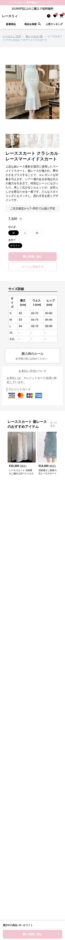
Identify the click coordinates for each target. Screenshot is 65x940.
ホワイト (15, 245)
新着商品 (11, 24)
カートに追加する (32, 266)
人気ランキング (54, 24)
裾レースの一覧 (34, 36)
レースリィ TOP (12, 36)
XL (37, 232)
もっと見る (53, 424)
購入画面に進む (32, 256)
